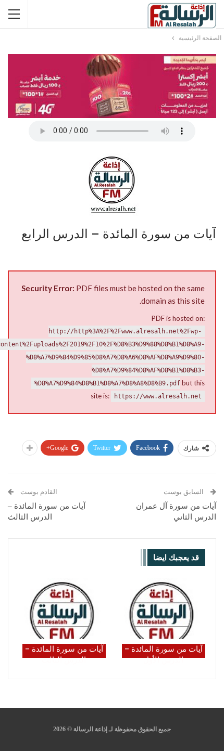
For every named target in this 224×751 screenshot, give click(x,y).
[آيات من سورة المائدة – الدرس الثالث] (62, 608)
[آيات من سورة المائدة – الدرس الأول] (161, 608)
